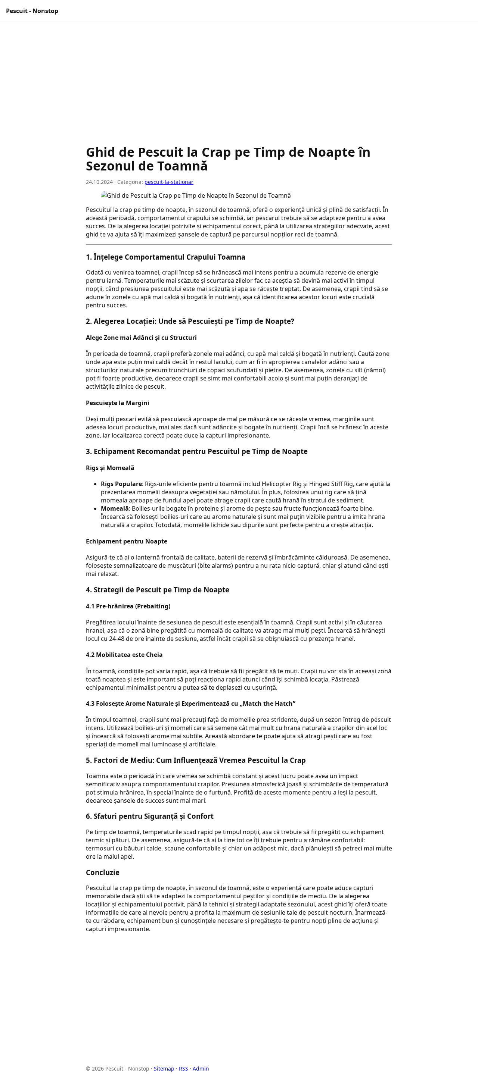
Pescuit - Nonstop (32, 11)
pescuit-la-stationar (169, 181)
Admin (201, 1068)
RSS (183, 1068)
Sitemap (164, 1068)
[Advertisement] (239, 87)
